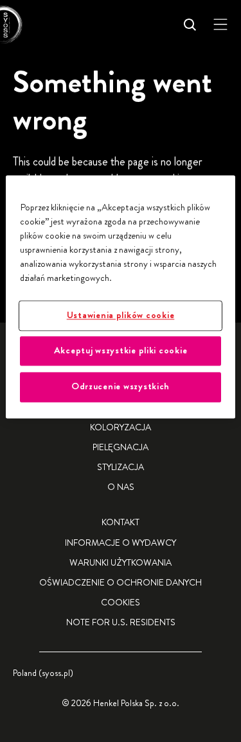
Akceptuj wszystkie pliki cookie (121, 350)
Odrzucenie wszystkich (120, 387)
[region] (120, 296)
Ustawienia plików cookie (121, 315)
